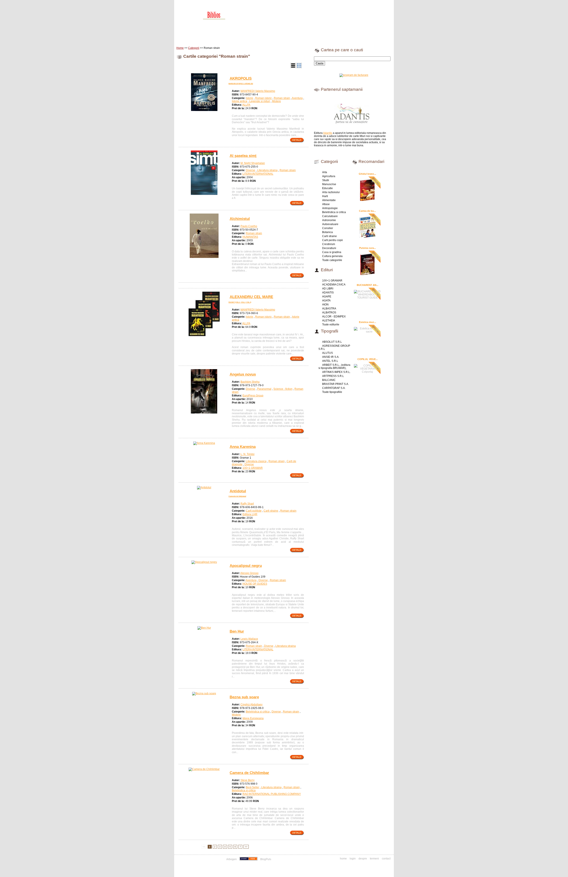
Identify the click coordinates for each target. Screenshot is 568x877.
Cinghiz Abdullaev (251, 704)
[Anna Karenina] (204, 443)
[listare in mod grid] (299, 67)
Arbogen (231, 859)
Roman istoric (263, 98)
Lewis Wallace (249, 638)
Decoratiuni (329, 248)
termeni (374, 858)
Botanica (327, 232)
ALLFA (246, 104)
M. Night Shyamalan (253, 163)
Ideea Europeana (253, 718)
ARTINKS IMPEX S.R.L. (336, 372)
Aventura (297, 98)
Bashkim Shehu (250, 381)
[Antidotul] (204, 487)
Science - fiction (282, 388)
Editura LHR (250, 514)
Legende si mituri (259, 101)
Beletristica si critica (258, 711)
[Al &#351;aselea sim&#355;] (204, 194)
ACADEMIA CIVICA (333, 284)
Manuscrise (329, 184)
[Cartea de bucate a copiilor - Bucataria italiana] (367, 227)
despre (363, 858)
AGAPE (326, 296)
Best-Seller (252, 787)
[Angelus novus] (204, 412)
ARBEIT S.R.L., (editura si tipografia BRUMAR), (334, 366)
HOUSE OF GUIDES (255, 583)
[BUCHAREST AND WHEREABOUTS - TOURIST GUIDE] (367, 294)
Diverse (250, 170)
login (353, 858)
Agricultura (328, 176)
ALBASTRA (329, 308)
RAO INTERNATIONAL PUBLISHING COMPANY (272, 794)
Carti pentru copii (332, 240)
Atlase (326, 204)
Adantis (327, 133)
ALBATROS (329, 312)
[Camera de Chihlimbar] (204, 769)
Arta (324, 172)
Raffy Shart (247, 503)
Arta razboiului (331, 192)
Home (185, 37)
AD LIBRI (327, 288)
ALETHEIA (328, 320)
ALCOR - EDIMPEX (334, 316)
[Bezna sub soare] (204, 693)
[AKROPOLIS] (204, 110)
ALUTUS (327, 352)
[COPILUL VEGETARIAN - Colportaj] (367, 368)
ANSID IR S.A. (330, 356)
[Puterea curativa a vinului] (367, 264)
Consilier (327, 228)
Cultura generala (332, 256)
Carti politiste (254, 510)
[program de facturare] (353, 75)
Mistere (276, 101)
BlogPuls (265, 859)
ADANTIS (328, 292)
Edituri (212, 37)
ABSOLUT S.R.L (332, 341)
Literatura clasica (256, 461)
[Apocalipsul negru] (204, 562)
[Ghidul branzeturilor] (367, 189)
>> (246, 846)
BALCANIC (329, 380)
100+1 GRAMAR (253, 467)
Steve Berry (247, 780)
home (343, 858)
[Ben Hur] (204, 627)
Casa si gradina (331, 252)
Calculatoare (330, 216)
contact (386, 858)
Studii (325, 180)
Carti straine (271, 510)
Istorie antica (239, 101)
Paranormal (264, 388)
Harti (325, 196)
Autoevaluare (330, 224)
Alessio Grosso (249, 573)
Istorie (249, 98)
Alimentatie (329, 200)
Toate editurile (330, 324)
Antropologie (330, 208)
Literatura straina (267, 170)
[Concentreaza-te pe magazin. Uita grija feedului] (249, 859)
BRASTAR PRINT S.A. (335, 384)
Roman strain (282, 98)
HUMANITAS (250, 236)
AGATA (326, 300)
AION (325, 304)
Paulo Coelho (249, 226)
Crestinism (328, 244)
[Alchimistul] (204, 257)
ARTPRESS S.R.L (333, 376)
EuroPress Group (253, 395)
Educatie (327, 188)
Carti (198, 37)
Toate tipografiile (332, 392)
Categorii (193, 47)
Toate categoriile (332, 260)
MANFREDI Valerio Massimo (258, 91)
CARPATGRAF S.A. (333, 388)
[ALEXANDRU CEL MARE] (204, 335)
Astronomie (329, 220)
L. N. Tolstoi (247, 454)
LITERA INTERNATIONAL (258, 173)
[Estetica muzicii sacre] (367, 329)
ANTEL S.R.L (330, 360)
